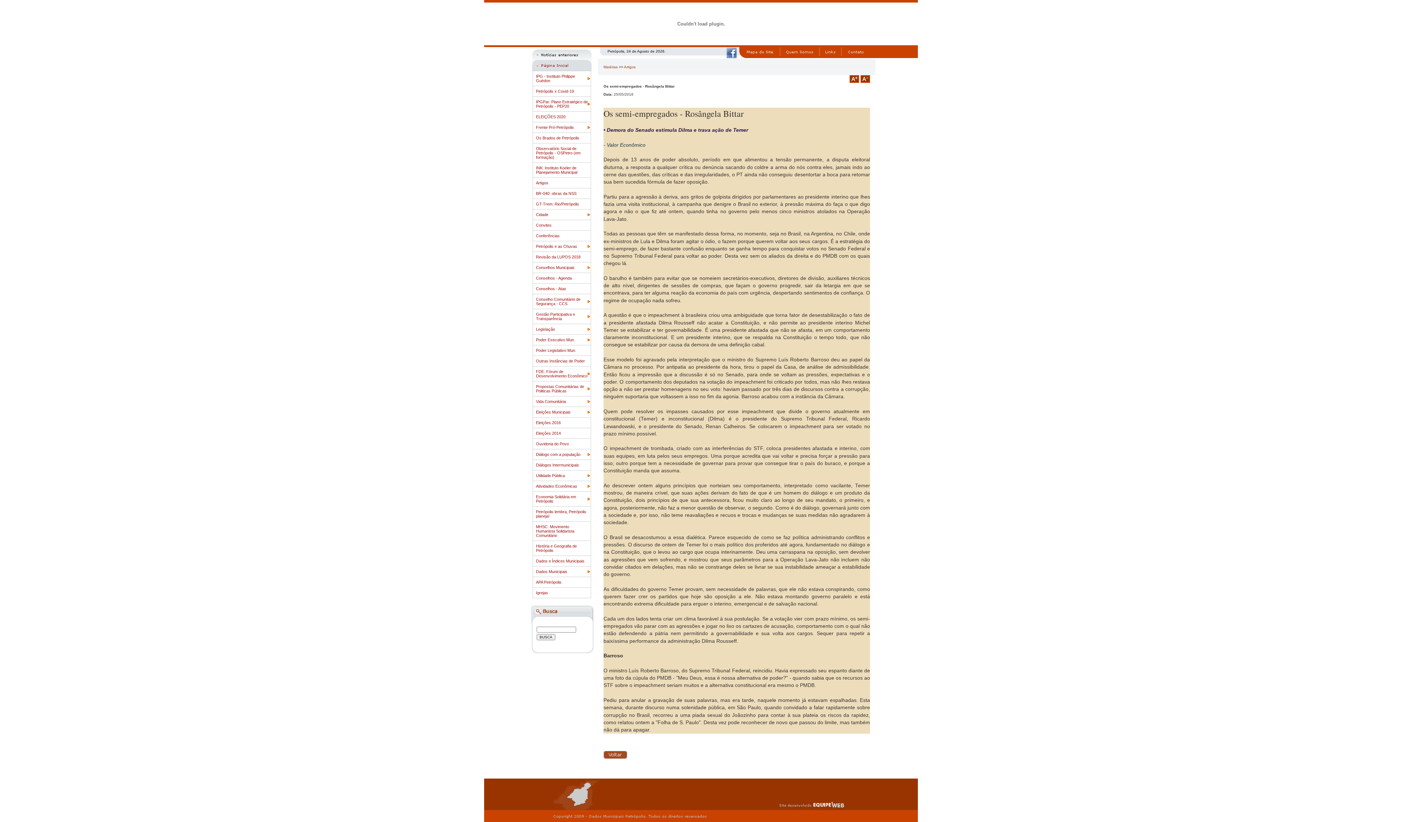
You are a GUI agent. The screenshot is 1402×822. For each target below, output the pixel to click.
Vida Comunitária (551, 401)
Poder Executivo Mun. (555, 340)
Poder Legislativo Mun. (556, 350)
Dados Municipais (551, 571)
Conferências (548, 236)
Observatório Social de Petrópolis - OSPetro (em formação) (558, 153)
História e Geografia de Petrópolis (556, 548)
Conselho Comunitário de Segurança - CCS (558, 301)
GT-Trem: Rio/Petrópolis (557, 204)
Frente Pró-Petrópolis (555, 127)
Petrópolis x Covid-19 (555, 91)
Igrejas (542, 593)
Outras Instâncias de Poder (560, 361)
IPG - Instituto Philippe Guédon (555, 78)
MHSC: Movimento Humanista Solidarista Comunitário (555, 531)
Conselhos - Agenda (554, 278)
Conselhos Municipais (555, 267)
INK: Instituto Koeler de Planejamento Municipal (556, 170)
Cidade (542, 214)
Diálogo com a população (558, 454)
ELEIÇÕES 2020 (551, 117)
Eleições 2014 (548, 433)
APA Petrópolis (549, 582)
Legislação (545, 329)
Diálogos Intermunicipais (557, 465)
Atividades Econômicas (556, 486)
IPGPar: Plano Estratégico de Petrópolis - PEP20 (562, 104)
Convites (544, 225)
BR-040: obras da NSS (556, 193)
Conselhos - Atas (551, 289)
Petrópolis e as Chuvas (556, 246)
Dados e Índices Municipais (560, 561)
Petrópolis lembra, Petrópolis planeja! (561, 514)
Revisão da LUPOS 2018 (558, 257)
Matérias (611, 67)
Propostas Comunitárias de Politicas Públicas (560, 388)
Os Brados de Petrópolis (557, 138)
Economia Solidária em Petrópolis (556, 499)
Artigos (542, 183)
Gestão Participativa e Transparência (555, 316)
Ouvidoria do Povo (552, 444)
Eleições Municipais (553, 412)
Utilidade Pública (550, 475)
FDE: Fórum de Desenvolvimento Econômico (561, 373)
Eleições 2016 (548, 422)
